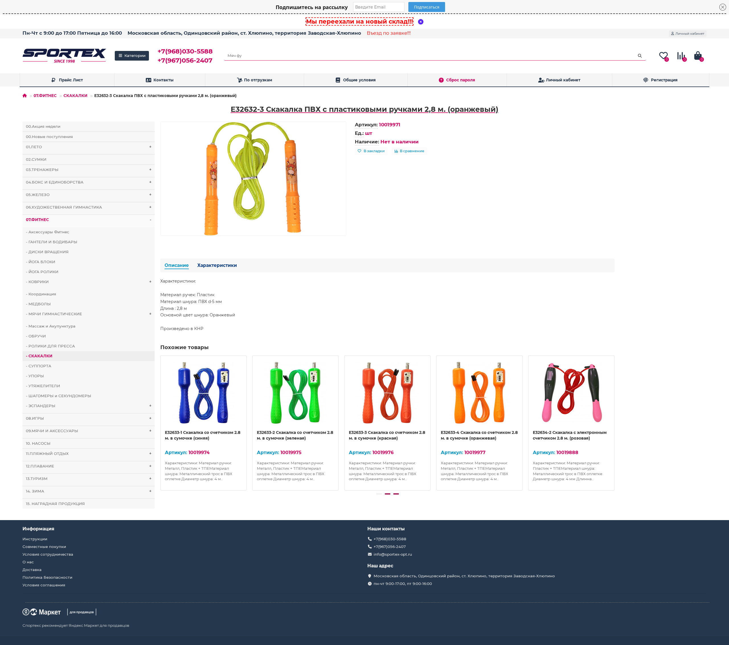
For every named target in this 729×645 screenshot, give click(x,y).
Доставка (32, 569)
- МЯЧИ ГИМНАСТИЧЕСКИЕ (88, 314)
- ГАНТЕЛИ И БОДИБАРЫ (51, 242)
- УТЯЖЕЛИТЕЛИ (43, 386)
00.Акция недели (43, 126)
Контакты (163, 80)
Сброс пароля (460, 80)
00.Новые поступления (49, 136)
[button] (379, 493)
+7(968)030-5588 (185, 51)
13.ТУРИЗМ (88, 478)
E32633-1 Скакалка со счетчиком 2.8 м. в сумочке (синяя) (202, 435)
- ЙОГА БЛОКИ (40, 261)
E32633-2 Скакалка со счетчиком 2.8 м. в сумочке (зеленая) (295, 435)
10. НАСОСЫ (38, 443)
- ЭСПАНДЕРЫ (88, 405)
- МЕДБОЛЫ (38, 304)
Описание (177, 265)
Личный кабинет (563, 80)
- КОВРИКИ (88, 281)
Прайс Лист (71, 80)
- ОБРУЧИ (36, 336)
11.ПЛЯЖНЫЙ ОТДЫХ (88, 453)
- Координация (41, 294)
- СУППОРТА (38, 366)
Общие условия (359, 80)
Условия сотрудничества (47, 554)
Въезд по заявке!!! (389, 33)
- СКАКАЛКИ (39, 356)
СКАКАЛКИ (75, 95)
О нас (28, 562)
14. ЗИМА (88, 491)
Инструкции (34, 539)
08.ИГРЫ (88, 418)
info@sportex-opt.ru (393, 554)
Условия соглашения (43, 585)
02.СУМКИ (36, 159)
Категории (135, 55)
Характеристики (217, 265)
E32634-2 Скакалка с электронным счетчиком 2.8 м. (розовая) (570, 435)
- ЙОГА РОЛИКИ (42, 271)
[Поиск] (640, 55)
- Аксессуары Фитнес (47, 232)
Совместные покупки (44, 546)
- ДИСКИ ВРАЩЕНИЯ (47, 252)
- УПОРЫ (35, 376)
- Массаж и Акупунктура (50, 326)
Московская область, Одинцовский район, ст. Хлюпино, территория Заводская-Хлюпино (244, 33)
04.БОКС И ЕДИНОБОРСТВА (88, 182)
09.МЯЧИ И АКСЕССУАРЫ (88, 430)
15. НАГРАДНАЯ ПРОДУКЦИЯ (55, 503)
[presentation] (161, 422)
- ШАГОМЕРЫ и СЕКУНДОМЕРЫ (58, 395)
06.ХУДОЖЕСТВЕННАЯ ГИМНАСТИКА (88, 207)
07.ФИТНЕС (45, 95)
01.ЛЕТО (88, 147)
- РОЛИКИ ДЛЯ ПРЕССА (50, 346)
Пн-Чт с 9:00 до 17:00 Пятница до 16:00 (72, 33)
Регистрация (664, 80)
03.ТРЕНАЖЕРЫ (88, 169)
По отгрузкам (258, 80)
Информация (38, 528)
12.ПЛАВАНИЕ (88, 466)
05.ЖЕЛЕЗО (88, 194)
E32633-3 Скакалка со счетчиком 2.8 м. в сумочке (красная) (387, 435)
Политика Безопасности (47, 577)
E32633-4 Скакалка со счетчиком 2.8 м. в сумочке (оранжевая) (479, 435)
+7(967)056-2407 (184, 60)
